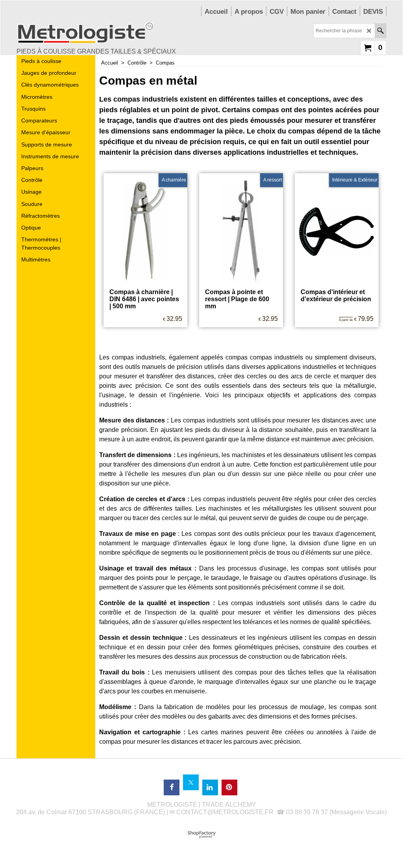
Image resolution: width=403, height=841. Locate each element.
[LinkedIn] (210, 787)
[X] (191, 782)
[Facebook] (171, 787)
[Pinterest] (229, 787)
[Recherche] (380, 31)
